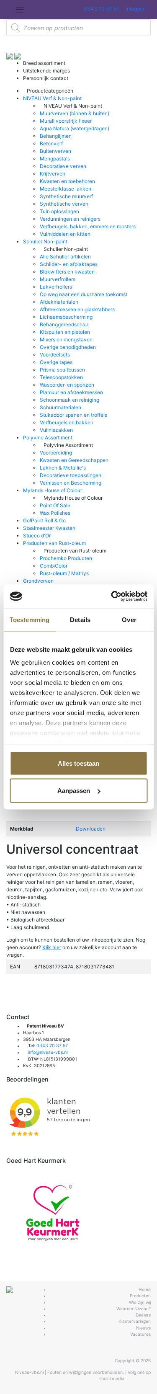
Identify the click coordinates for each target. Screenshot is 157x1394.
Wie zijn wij (140, 1302)
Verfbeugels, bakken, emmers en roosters (88, 226)
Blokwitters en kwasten (67, 271)
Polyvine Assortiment (47, 437)
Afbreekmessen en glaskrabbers (77, 309)
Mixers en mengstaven (66, 339)
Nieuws (143, 1327)
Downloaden (91, 829)
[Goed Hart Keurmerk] (52, 1213)
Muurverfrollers (57, 279)
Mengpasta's (55, 158)
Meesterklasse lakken (65, 189)
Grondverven (38, 581)
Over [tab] (129, 619)
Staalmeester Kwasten (49, 528)
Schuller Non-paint (45, 241)
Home (145, 1289)
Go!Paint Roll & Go (44, 520)
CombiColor (53, 566)
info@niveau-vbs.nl (47, 1052)
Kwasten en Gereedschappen (74, 460)
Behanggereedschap (64, 324)
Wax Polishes (55, 513)
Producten (140, 1295)
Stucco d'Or (37, 535)
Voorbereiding (56, 452)
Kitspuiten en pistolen (65, 332)
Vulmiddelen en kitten (65, 234)
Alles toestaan (78, 763)
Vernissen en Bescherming (70, 483)
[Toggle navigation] (19, 10)
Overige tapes (56, 362)
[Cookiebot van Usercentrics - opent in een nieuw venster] (111, 596)
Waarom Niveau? (133, 1308)
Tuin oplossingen (59, 211)
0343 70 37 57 (100, 8)
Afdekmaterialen (59, 302)
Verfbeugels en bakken (66, 422)
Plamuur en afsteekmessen (71, 392)
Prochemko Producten (66, 558)
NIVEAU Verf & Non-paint (52, 98)
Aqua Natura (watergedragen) (74, 128)
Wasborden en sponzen (67, 385)
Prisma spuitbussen (62, 370)
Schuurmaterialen (60, 407)
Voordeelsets (55, 354)
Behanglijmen (56, 136)
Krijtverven (52, 173)
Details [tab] (80, 619)
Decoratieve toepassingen (70, 475)
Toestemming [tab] (29, 619)
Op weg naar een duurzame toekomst (83, 294)
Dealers (143, 1314)
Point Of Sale (55, 505)
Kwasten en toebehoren (67, 181)
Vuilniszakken (56, 430)
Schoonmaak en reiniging (69, 400)
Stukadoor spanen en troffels (73, 415)
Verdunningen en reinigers (70, 219)
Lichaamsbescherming (66, 317)
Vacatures (140, 1334)
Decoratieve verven (63, 166)
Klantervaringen (134, 1321)
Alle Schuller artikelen (65, 256)
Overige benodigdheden (68, 347)
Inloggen (135, 8)
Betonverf (51, 143)
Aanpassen (73, 790)
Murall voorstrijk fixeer (66, 121)
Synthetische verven (64, 204)
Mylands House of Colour (52, 490)
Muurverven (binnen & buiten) (74, 113)
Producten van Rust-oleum (54, 543)
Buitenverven (55, 151)
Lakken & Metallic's (63, 468)
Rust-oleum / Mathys (64, 573)
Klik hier (51, 947)
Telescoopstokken (61, 377)
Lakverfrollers (56, 287)
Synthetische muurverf (66, 196)
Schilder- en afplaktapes (69, 264)
